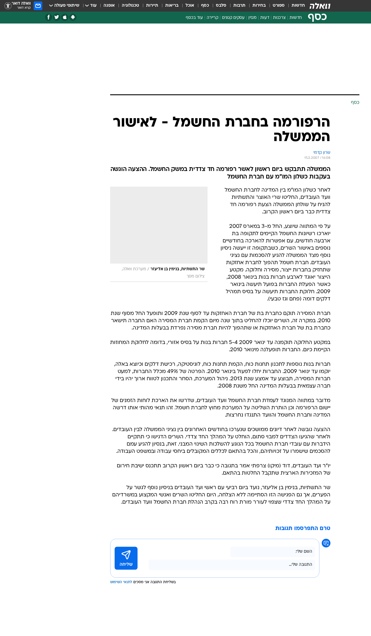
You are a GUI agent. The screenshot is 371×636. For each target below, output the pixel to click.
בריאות (172, 5)
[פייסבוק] (48, 17)
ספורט (279, 5)
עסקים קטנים (233, 18)
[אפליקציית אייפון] (64, 17)
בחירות (259, 5)
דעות (264, 18)
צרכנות (279, 18)
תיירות (152, 5)
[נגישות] (8, 6)
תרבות (239, 5)
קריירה (212, 18)
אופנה (109, 5)
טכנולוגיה (130, 5)
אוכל (190, 5)
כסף (205, 5)
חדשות (298, 5)
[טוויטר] (56, 17)
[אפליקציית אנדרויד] (73, 17)
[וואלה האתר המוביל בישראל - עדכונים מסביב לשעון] (320, 6)
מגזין (252, 18)
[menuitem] (295, 6)
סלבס (221, 5)
